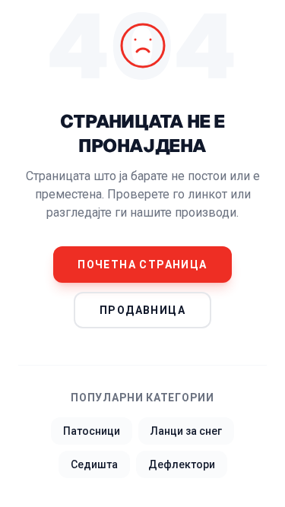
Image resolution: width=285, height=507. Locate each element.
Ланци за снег (186, 431)
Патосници (91, 431)
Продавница (142, 310)
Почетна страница (142, 264)
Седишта (94, 464)
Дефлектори (181, 464)
